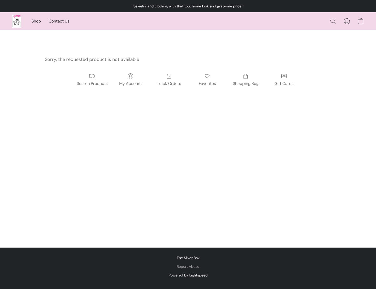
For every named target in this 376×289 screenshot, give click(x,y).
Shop (36, 21)
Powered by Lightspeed (188, 275)
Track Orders (169, 83)
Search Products (92, 83)
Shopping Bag (246, 83)
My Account (130, 83)
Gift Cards (284, 83)
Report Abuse (188, 266)
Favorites (207, 83)
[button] (16, 21)
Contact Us (59, 21)
